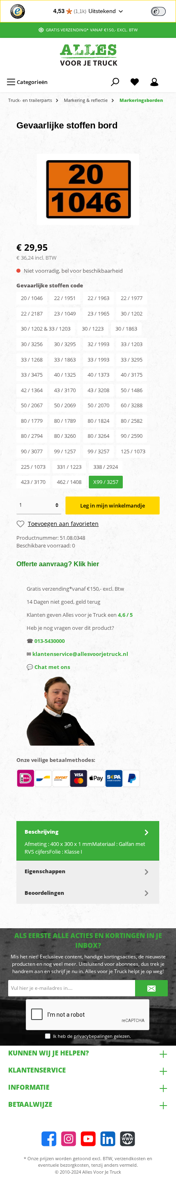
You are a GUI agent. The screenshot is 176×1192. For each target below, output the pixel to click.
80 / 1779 (32, 420)
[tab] (87, 841)
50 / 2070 (98, 405)
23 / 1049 (65, 313)
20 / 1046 (32, 298)
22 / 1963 (98, 298)
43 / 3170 (65, 390)
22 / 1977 (131, 298)
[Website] (127, 1139)
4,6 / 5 (125, 614)
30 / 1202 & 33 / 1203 (45, 328)
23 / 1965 (98, 313)
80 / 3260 (65, 435)
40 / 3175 (131, 374)
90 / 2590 (131, 435)
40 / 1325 (65, 374)
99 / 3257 (98, 451)
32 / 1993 (98, 344)
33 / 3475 (32, 374)
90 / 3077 (32, 451)
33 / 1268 (32, 359)
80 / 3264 (98, 435)
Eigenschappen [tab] (45, 871)
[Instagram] (68, 1139)
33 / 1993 (98, 359)
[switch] (158, 11)
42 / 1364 (32, 390)
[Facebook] (49, 1139)
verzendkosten (130, 1158)
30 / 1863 (126, 328)
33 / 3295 (131, 359)
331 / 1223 (69, 466)
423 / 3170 (33, 482)
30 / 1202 (131, 313)
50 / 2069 (65, 405)
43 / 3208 (98, 390)
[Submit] (151, 988)
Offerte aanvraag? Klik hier (57, 564)
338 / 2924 (105, 466)
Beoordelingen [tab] (44, 892)
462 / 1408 (69, 482)
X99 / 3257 (105, 482)
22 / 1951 (65, 298)
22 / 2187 (32, 313)
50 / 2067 (32, 405)
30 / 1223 (93, 328)
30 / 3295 (65, 344)
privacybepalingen (93, 1036)
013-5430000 (49, 641)
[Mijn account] (154, 82)
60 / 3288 (131, 405)
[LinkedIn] (108, 1139)
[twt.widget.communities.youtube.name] (88, 1139)
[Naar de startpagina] (88, 55)
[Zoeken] (115, 82)
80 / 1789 (65, 420)
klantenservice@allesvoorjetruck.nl (80, 654)
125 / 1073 (133, 451)
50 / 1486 (131, 390)
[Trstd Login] (163, 10)
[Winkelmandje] (169, 78)
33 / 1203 (131, 344)
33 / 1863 (65, 359)
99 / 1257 (65, 451)
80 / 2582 (131, 420)
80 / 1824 (98, 420)
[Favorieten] (134, 82)
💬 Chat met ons (48, 667)
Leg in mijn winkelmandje (112, 505)
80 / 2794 (32, 435)
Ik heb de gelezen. (92, 1036)
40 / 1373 (98, 374)
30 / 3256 (32, 344)
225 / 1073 (33, 466)
